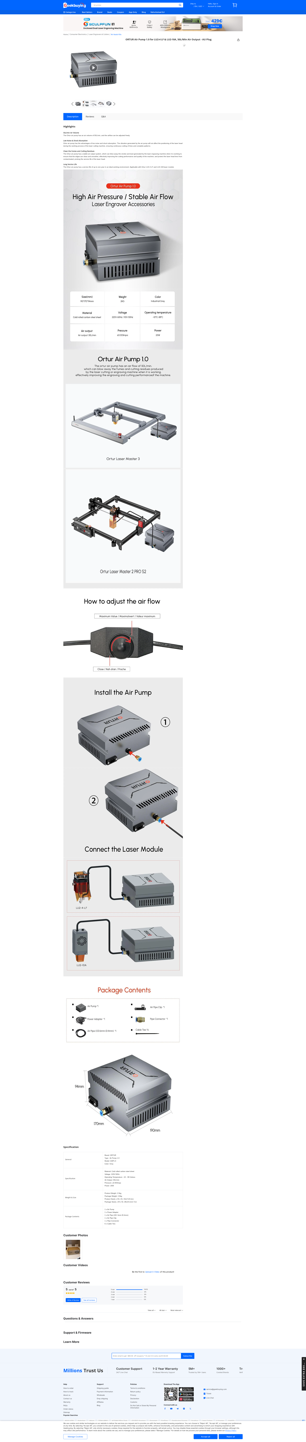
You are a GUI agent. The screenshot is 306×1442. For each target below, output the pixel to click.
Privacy (133, 1395)
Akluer (91, 1421)
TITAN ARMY (103, 1421)
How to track (68, 1392)
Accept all (205, 1436)
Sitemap (66, 1412)
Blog (144, 12)
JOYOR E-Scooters (138, 1421)
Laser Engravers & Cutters (99, 34)
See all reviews (89, 1300)
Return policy (135, 1392)
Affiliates (100, 1402)
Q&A (103, 116)
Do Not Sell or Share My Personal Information (143, 1406)
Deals (109, 12)
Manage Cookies (75, 1436)
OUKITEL (231, 1421)
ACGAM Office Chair (119, 1421)
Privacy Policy (230, 1430)
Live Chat (210, 1398)
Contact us (67, 1399)
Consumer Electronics (78, 34)
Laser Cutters (207, 1421)
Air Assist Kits (116, 34)
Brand (99, 12)
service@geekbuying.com (216, 1389)
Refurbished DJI (158, 12)
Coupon (120, 12)
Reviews (90, 116)
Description (73, 116)
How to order (68, 1388)
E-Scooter (220, 1421)
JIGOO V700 (69, 1421)
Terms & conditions (137, 1388)
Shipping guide (103, 1388)
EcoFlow (164, 1421)
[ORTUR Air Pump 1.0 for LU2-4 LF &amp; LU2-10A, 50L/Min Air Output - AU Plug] (78, 103)
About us (66, 1395)
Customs (133, 1402)
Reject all (231, 1436)
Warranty (66, 1402)
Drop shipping (102, 1399)
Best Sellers (87, 12)
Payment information (105, 1392)
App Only (133, 12)
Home (65, 34)
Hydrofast (81, 1421)
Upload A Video (152, 1272)
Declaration (134, 1399)
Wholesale (101, 1395)
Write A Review (73, 1300)
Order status (68, 1409)
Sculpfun (194, 1421)
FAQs (65, 1405)
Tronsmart (153, 1421)
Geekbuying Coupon (179, 1421)
